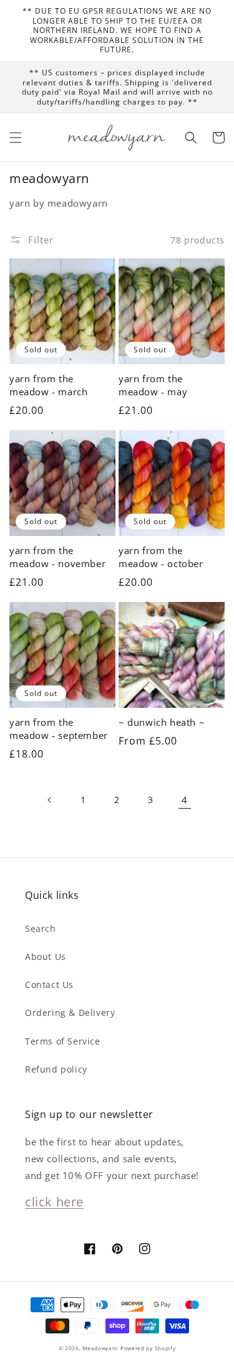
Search (40, 928)
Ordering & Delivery (70, 1012)
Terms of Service (62, 1041)
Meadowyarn (100, 1348)
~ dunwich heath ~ (162, 722)
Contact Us (49, 984)
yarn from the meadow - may (153, 385)
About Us (45, 956)
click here (54, 1201)
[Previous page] (50, 800)
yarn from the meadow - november (57, 557)
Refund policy (56, 1069)
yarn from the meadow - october (161, 557)
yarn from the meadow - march (48, 385)
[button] (15, 137)
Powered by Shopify (148, 1348)
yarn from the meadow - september (58, 728)
